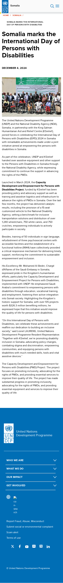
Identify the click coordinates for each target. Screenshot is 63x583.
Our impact (14, 477)
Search (52, 6)
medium (41, 546)
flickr (34, 546)
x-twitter (12, 546)
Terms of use (13, 538)
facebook (19, 546)
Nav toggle (57, 6)
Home (6, 15)
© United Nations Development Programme (28, 568)
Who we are (15, 460)
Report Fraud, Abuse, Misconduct (25, 521)
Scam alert (12, 532)
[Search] (15, 505)
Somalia (15, 5)
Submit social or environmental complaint (29, 527)
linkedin (48, 546)
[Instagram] (12, 554)
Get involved (15, 485)
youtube (26, 546)
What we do (15, 468)
